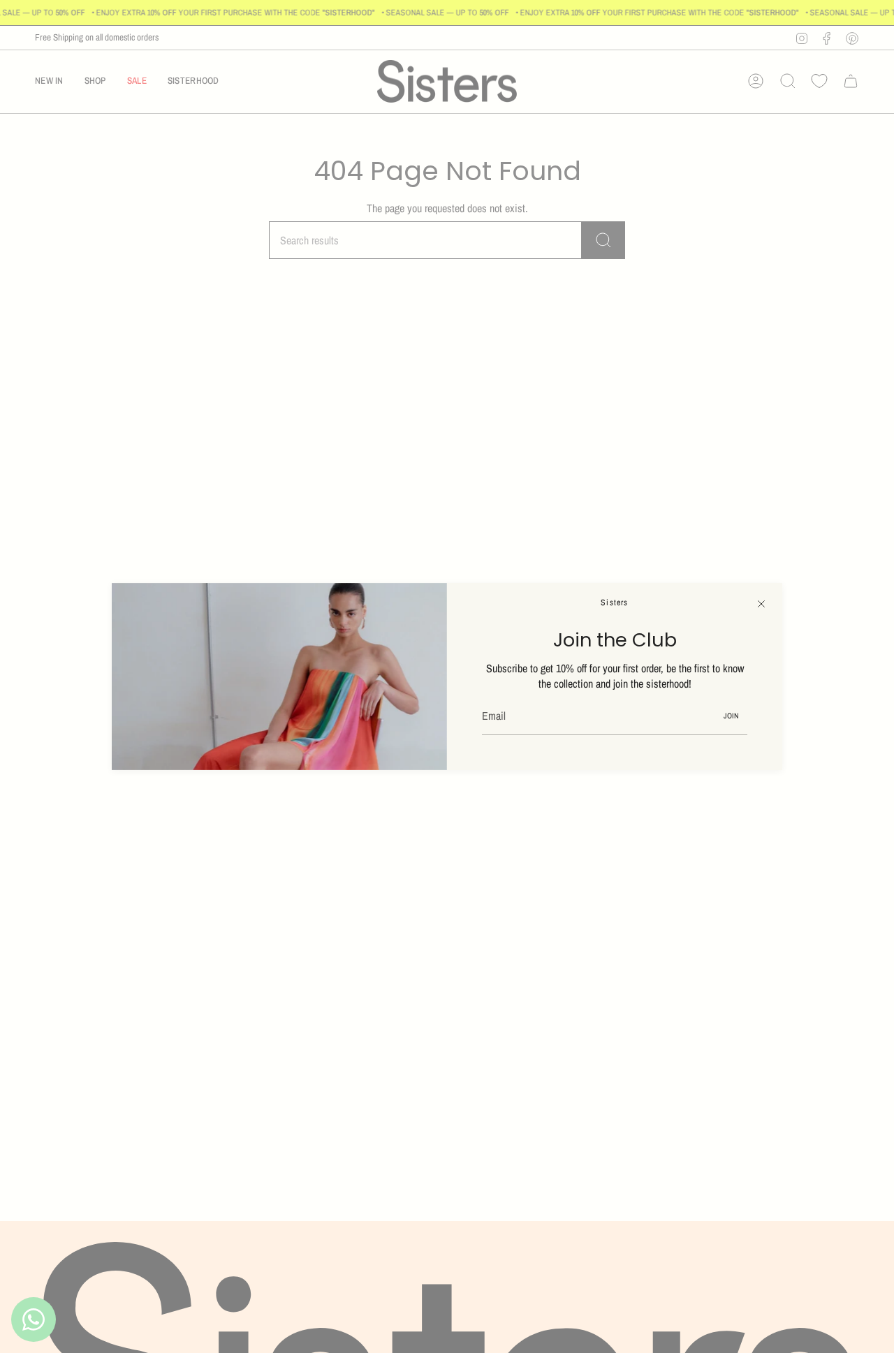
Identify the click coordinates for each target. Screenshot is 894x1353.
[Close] (761, 604)
